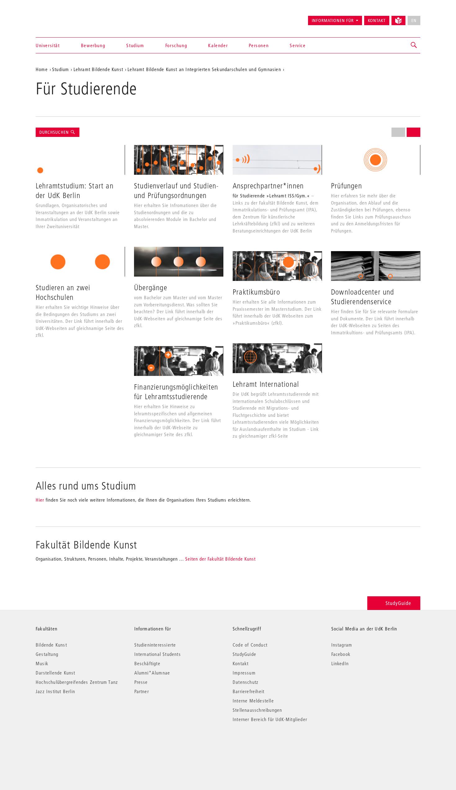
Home (42, 69)
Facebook (341, 654)
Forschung (176, 45)
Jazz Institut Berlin (55, 691)
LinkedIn (340, 663)
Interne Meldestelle (253, 700)
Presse (141, 682)
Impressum (244, 673)
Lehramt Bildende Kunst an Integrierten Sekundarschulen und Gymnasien (204, 69)
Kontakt (377, 20)
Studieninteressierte (155, 645)
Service (298, 45)
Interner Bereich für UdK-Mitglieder (270, 719)
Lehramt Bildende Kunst (98, 69)
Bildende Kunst (51, 645)
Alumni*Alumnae (152, 673)
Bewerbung (93, 45)
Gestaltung (47, 654)
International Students (157, 654)
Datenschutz (245, 682)
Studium (135, 45)
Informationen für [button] (333, 20)
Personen (259, 45)
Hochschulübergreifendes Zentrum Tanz (77, 682)
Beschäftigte (147, 663)
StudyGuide (398, 603)
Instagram (341, 645)
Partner (141, 691)
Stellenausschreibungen (257, 710)
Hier (40, 500)
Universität (48, 45)
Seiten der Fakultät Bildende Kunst (220, 559)
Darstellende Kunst (55, 673)
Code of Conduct (250, 645)
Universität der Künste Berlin (60, 18)
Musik (42, 663)
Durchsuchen (54, 132)
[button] (414, 45)
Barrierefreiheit (248, 691)
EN (414, 20)
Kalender (218, 45)
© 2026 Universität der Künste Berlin (68, 745)
